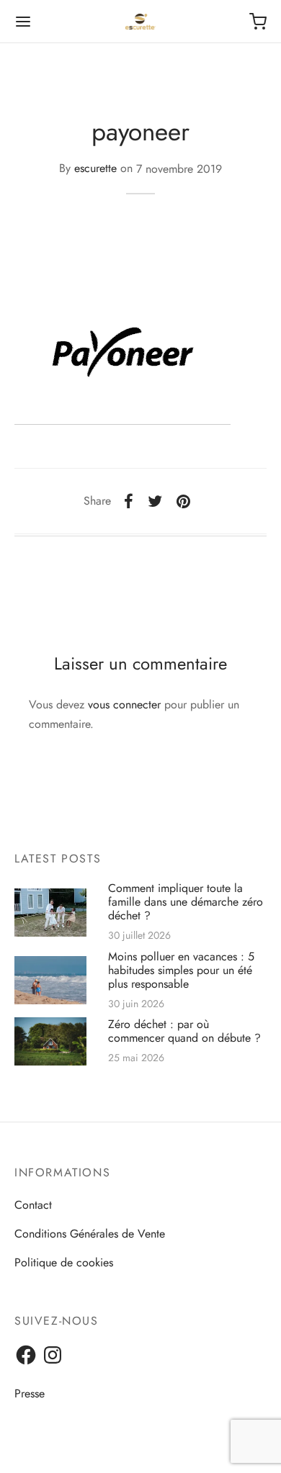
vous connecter (124, 704)
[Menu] (23, 22)
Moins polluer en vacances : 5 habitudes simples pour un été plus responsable (181, 970)
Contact (33, 1205)
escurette (95, 169)
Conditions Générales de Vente (89, 1233)
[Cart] (258, 21)
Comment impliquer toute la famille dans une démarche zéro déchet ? (185, 902)
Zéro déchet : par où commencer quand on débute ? (184, 1032)
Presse (29, 1393)
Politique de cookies (63, 1262)
